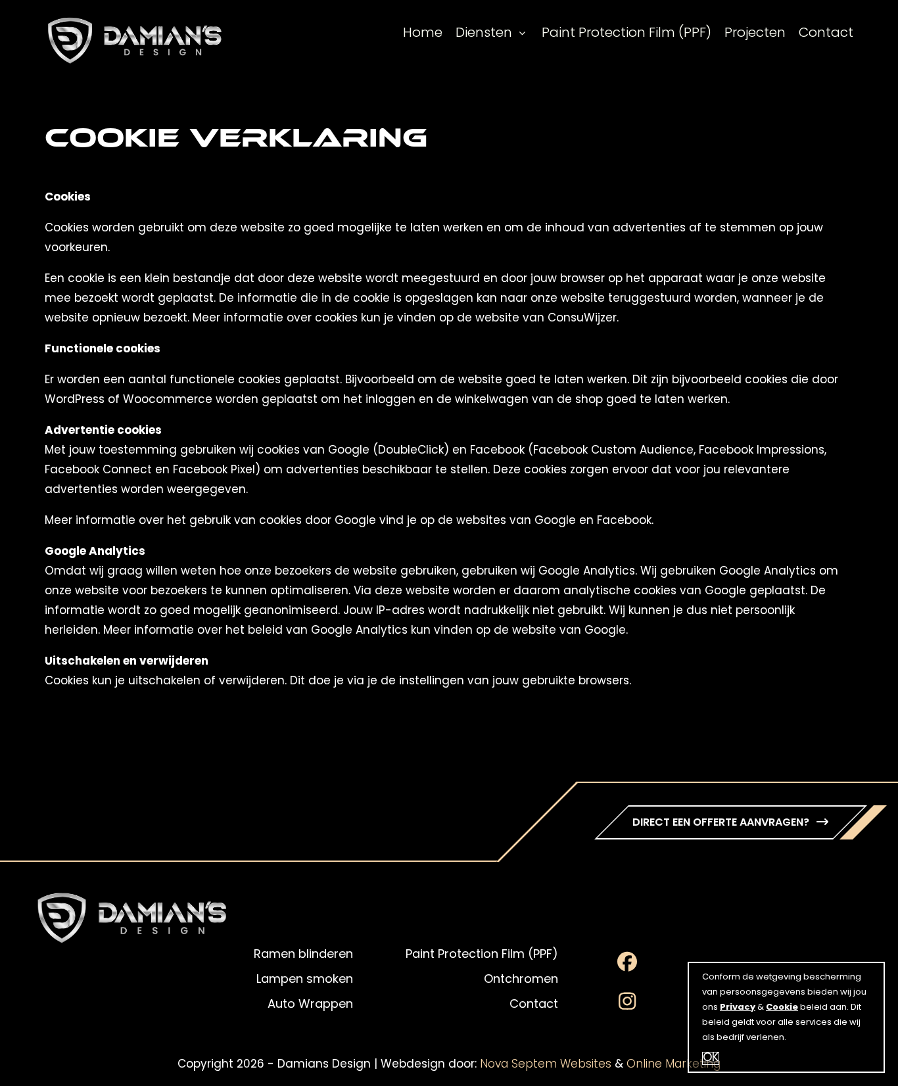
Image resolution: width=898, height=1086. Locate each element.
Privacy (737, 1007)
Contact (826, 33)
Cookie (782, 1007)
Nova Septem (518, 1064)
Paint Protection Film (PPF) (626, 33)
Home (422, 33)
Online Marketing (673, 1064)
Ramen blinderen (303, 955)
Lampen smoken (304, 980)
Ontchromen (521, 980)
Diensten (484, 33)
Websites (585, 1064)
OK (711, 1058)
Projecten (755, 33)
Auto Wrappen (310, 1005)
